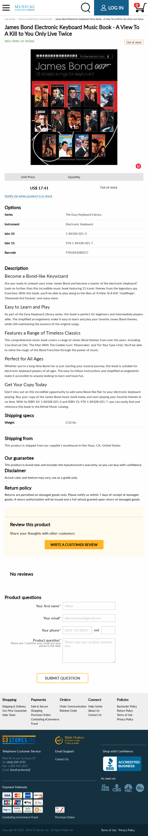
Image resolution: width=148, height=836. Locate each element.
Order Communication (73, 706)
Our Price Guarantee (14, 710)
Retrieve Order (68, 710)
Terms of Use (124, 715)
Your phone (50, 630)
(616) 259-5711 (16, 762)
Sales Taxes (8, 715)
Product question (46, 640)
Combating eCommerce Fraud (20, 817)
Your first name (47, 606)
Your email (51, 618)
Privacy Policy (125, 719)
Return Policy (125, 710)
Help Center (95, 706)
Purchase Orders (41, 715)
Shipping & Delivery (14, 706)
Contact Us (95, 715)
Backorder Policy (127, 706)
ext (96, 630)
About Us (93, 710)
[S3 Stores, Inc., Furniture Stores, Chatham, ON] (122, 763)
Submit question (62, 678)
